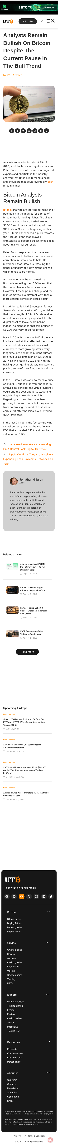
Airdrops (11, 958)
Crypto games (14, 975)
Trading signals (15, 1005)
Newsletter (13, 1088)
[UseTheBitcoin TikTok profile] (51, 896)
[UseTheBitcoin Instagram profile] (36, 896)
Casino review (14, 1018)
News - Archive (12, 75)
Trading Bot (13, 1030)
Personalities (13, 1061)
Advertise (12, 1092)
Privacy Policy (19, 1136)
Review (11, 1014)
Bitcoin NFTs (13, 931)
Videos (10, 1022)
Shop (10, 1100)
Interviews (12, 1026)
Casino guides (14, 962)
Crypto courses (15, 1053)
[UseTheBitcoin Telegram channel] (14, 896)
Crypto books (14, 1057)
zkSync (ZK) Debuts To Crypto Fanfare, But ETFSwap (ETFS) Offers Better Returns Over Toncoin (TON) (24, 722)
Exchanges (13, 966)
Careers (11, 1084)
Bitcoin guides (14, 927)
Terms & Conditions (36, 1136)
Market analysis (15, 1001)
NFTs (10, 983)
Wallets (11, 970)
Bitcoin (7, 209)
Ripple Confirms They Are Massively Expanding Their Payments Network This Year (28, 459)
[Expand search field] (42, 22)
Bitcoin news (13, 919)
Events (10, 1010)
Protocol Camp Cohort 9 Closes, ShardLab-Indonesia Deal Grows (33, 611)
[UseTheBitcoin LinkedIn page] (44, 896)
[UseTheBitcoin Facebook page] (7, 896)
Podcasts (12, 1049)
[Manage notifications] (50, 1139)
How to (11, 954)
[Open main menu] (50, 21)
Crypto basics (14, 949)
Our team (12, 1079)
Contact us (13, 1096)
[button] (29, 912)
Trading (11, 979)
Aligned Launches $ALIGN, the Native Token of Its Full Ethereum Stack (32, 567)
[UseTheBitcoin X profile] (29, 896)
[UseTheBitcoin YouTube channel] (21, 896)
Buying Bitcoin (14, 923)
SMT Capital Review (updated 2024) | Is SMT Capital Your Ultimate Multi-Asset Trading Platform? (24, 770)
